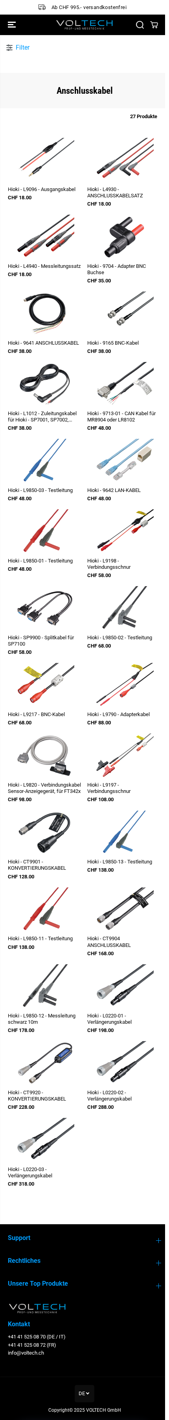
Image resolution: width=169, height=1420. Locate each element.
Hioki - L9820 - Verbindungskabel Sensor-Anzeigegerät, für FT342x (44, 788)
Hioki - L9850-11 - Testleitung (40, 938)
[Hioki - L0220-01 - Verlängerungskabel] (124, 986)
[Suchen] (140, 25)
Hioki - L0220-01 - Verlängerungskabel (109, 1019)
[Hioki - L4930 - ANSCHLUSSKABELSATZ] (124, 160)
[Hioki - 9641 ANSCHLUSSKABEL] (45, 313)
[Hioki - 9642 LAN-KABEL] (124, 461)
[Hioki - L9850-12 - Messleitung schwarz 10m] (45, 986)
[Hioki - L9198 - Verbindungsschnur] (124, 531)
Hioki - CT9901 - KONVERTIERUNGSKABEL (37, 865)
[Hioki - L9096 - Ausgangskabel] (45, 160)
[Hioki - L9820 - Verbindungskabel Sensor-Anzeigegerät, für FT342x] (45, 755)
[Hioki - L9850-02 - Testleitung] (124, 608)
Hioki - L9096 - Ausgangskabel (41, 189)
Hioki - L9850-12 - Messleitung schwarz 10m (41, 1019)
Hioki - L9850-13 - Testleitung (119, 862)
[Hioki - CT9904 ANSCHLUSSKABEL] (124, 909)
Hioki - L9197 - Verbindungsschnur (108, 788)
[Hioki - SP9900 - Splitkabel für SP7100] (45, 608)
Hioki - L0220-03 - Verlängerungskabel (30, 1172)
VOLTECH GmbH (103, 1410)
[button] (12, 25)
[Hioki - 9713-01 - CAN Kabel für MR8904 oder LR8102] (124, 384)
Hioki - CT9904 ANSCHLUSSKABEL (109, 942)
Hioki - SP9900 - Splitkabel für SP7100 (41, 641)
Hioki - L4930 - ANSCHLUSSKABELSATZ (115, 192)
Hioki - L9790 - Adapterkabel (118, 714)
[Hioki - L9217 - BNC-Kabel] (45, 685)
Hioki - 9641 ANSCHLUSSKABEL (43, 343)
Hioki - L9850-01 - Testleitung (40, 561)
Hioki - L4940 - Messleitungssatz (44, 266)
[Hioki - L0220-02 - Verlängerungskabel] (124, 1063)
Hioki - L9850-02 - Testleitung (119, 637)
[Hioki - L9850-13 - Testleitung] (124, 833)
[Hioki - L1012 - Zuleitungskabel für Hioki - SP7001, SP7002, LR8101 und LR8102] (45, 384)
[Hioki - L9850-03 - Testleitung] (45, 461)
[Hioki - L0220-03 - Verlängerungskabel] (45, 1140)
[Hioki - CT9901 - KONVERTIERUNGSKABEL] (45, 833)
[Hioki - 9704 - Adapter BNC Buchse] (124, 237)
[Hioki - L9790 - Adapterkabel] (124, 685)
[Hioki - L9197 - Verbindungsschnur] (124, 755)
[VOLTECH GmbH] (84, 25)
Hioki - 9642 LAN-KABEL (114, 490)
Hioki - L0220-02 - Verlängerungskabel (109, 1096)
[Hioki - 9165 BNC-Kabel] (124, 313)
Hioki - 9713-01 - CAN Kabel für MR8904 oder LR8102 (121, 416)
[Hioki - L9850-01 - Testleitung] (45, 531)
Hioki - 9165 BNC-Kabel (113, 343)
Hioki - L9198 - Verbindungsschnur (108, 564)
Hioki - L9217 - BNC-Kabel (36, 714)
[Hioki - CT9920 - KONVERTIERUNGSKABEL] (45, 1063)
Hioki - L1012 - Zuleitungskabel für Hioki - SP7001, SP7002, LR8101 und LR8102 (42, 416)
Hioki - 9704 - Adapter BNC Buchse (116, 269)
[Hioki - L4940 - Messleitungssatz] (45, 237)
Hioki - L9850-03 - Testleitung (40, 490)
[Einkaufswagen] (154, 25)
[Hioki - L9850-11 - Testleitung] (45, 909)
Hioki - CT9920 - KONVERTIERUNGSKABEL (37, 1096)
